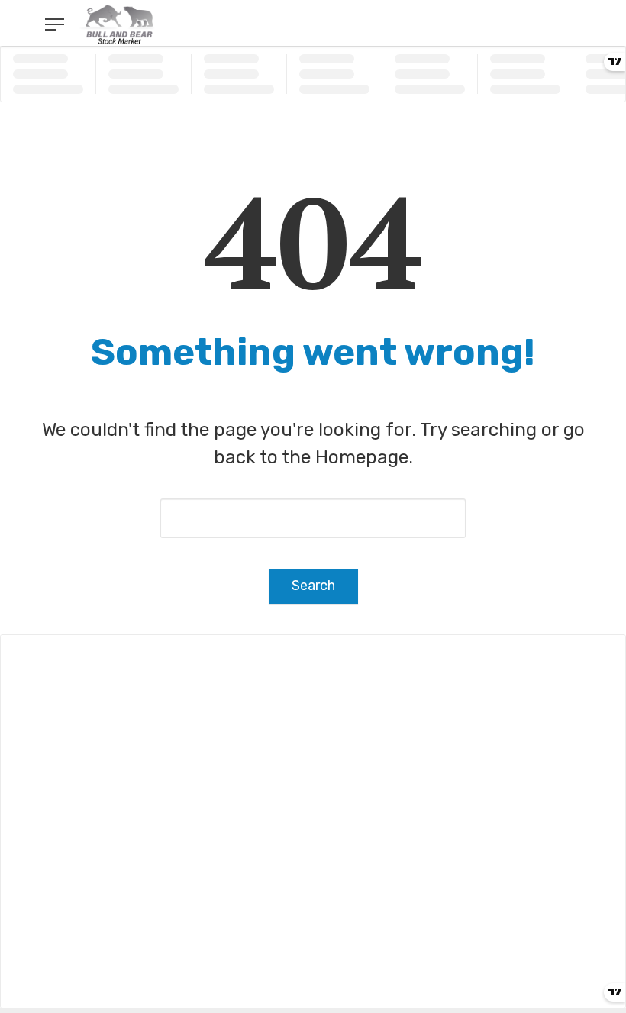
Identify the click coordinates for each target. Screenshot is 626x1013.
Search (313, 585)
